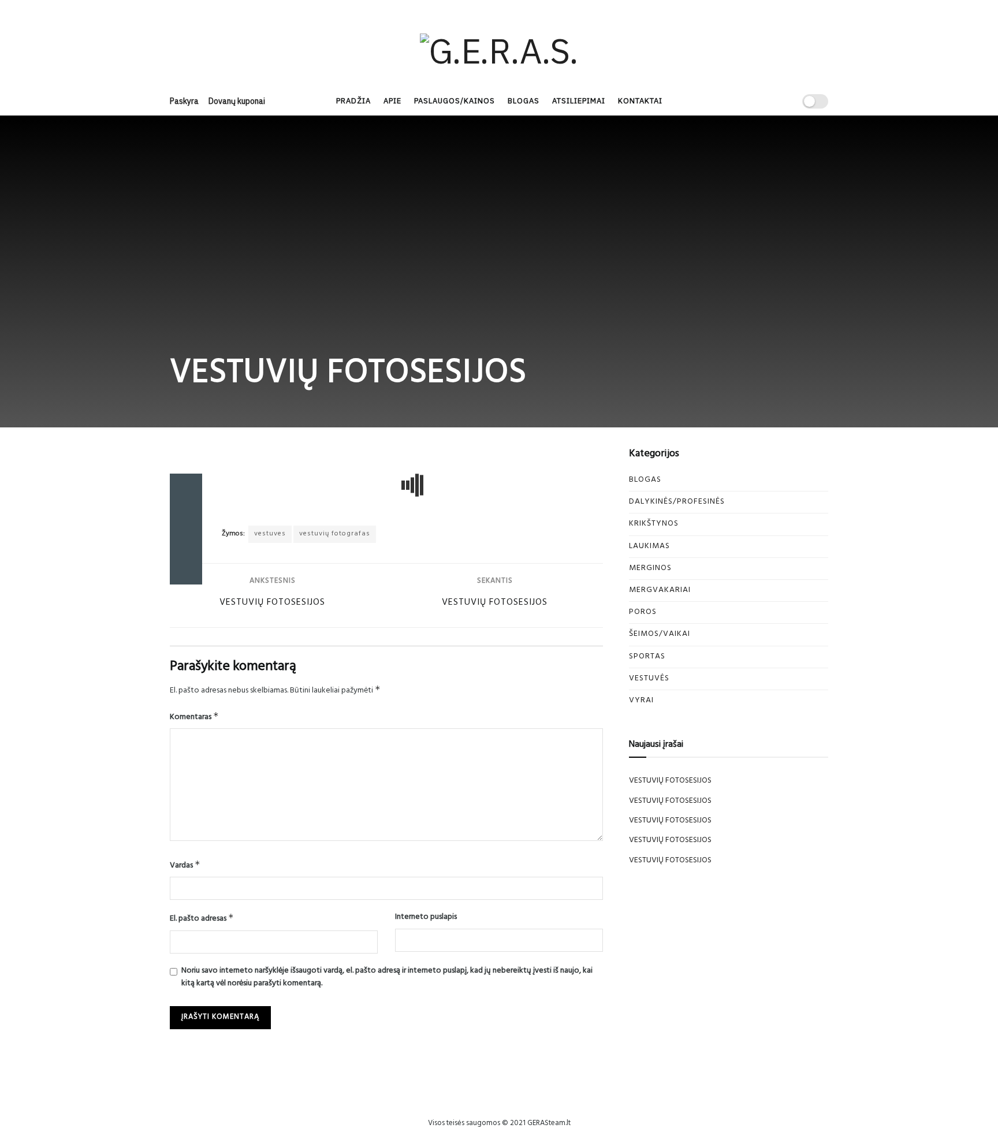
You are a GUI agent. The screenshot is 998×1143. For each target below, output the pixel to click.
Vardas (185, 865)
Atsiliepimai (578, 101)
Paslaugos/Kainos (454, 101)
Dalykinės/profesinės (677, 502)
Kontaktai (640, 101)
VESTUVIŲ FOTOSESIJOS (670, 781)
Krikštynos (654, 524)
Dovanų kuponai (236, 101)
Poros (643, 612)
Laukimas (649, 546)
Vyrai (641, 701)
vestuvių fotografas (334, 534)
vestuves (270, 534)
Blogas (523, 101)
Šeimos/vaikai (659, 634)
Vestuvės (649, 679)
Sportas (647, 657)
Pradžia (353, 101)
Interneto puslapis (426, 917)
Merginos (650, 568)
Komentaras (194, 717)
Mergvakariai (660, 590)
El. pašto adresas (202, 918)
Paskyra (184, 101)
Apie (392, 101)
